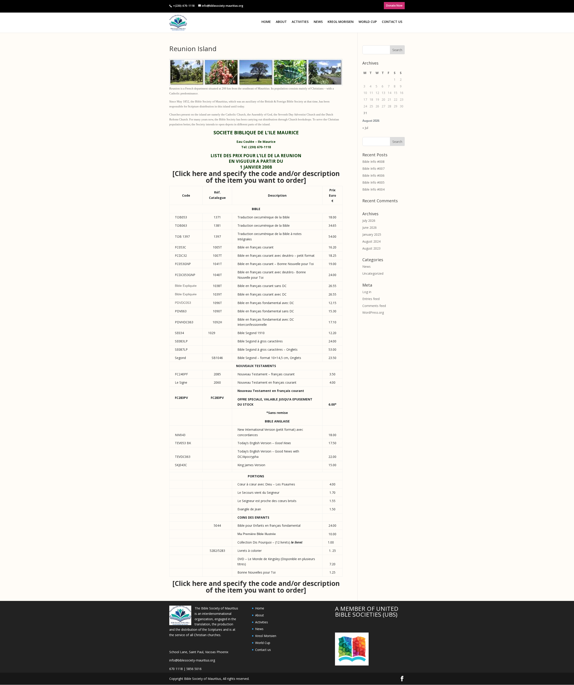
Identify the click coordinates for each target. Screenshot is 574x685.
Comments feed (374, 306)
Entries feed (371, 299)
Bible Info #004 (373, 189)
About (281, 22)
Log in (366, 292)
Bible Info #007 (373, 168)
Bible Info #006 (373, 175)
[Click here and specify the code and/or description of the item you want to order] (256, 177)
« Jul (365, 128)
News (318, 22)
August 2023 (371, 248)
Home (266, 22)
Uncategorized (372, 273)
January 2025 (371, 234)
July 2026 (368, 220)
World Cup (368, 22)
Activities (300, 22)
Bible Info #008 (373, 161)
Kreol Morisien (341, 22)
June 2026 (369, 227)
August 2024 (371, 241)
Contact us (392, 22)
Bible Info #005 (373, 182)
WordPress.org (373, 312)
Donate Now (394, 5)
